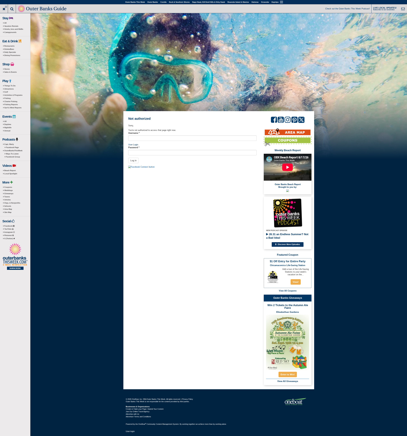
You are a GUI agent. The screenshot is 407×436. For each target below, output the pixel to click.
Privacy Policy (187, 399)
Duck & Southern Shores (179, 2)
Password (133, 147)
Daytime (7, 124)
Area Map (8, 209)
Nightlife (7, 127)
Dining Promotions (12, 55)
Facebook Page (12, 147)
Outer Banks (152, 2)
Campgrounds (10, 32)
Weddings (8, 190)
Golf (6, 92)
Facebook (8, 226)
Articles (7, 200)
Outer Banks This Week (135, 2)
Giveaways (8, 193)
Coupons (8, 187)
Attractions (9, 89)
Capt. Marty (9, 144)
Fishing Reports (11, 104)
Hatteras (255, 2)
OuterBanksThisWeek (13, 151)
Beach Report (10, 170)
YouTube (8, 229)
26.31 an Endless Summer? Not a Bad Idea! (287, 236)
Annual (7, 131)
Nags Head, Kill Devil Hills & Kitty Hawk (208, 2)
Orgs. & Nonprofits (12, 203)
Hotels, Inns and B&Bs (13, 29)
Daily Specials (10, 52)
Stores (7, 69)
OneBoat (142, 424)
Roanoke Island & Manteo (238, 2)
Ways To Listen (12, 154)
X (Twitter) (8, 238)
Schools (7, 206)
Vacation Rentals (11, 26)
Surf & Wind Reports (12, 108)
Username (134, 133)
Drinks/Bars (9, 49)
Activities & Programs (13, 95)
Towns (7, 197)
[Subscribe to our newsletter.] (15, 256)
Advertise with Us (132, 414)
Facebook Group (13, 157)
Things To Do (10, 86)
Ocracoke (265, 2)
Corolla (163, 2)
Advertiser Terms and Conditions (138, 417)
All (5, 23)
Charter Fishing (10, 101)
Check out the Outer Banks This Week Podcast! (347, 8)
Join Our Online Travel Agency (137, 411)
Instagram (8, 232)
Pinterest (8, 235)
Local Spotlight (10, 174)
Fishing (7, 98)
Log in (133, 160)
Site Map (7, 212)
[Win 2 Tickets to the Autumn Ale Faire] (287, 341)
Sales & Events (10, 72)
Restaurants (9, 46)
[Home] (42, 8)
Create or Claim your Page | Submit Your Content (144, 409)
